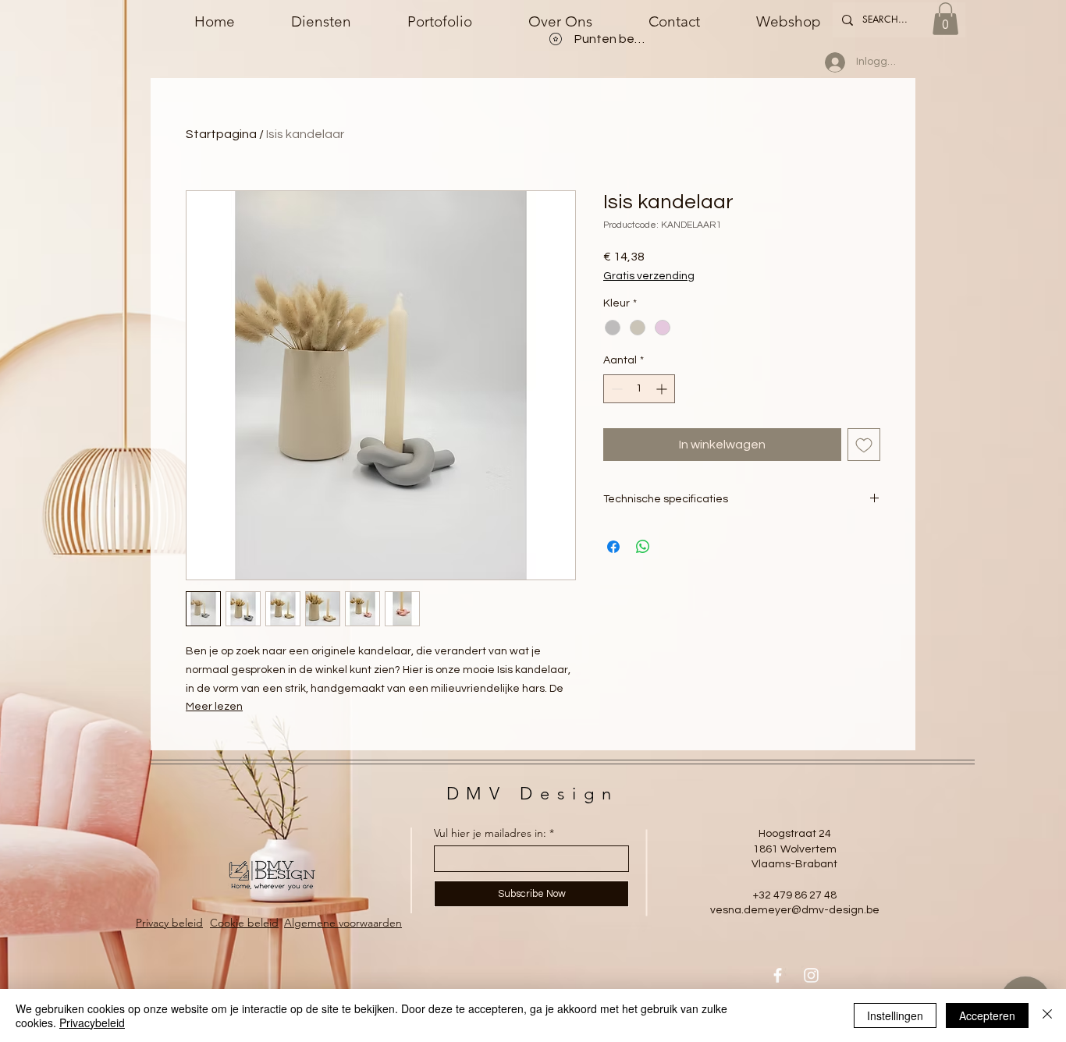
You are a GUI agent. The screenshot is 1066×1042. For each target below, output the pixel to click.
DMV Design (532, 793)
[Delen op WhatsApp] (643, 546)
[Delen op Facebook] (613, 546)
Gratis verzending (649, 276)
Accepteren (987, 1015)
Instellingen (895, 1015)
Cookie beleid (244, 923)
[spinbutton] (639, 388)
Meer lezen (214, 706)
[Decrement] (615, 388)
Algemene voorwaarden (343, 923)
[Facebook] (777, 975)
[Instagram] (811, 975)
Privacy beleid (169, 923)
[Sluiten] (1047, 1015)
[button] (945, 18)
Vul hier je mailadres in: (490, 833)
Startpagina (221, 134)
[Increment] (663, 388)
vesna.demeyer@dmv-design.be (794, 910)
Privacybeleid (92, 1022)
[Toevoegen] (863, 444)
